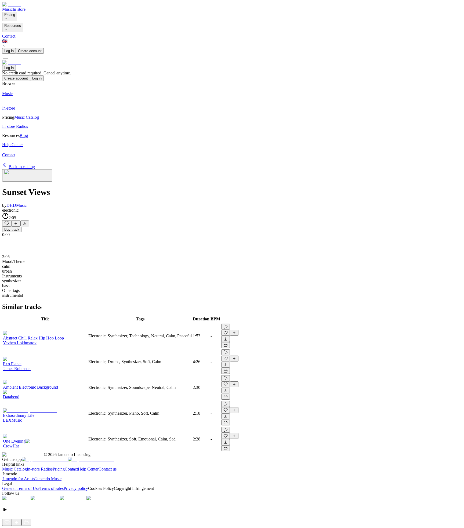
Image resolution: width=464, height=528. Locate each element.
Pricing (9, 15)
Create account (30, 51)
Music (7, 9)
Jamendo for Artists (18, 478)
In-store (19, 9)
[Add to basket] (225, 345)
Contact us (108, 469)
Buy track (11, 229)
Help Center (88, 469)
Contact (8, 36)
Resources (12, 26)
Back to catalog (22, 166)
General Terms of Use (20, 488)
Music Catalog (14, 469)
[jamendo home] (11, 4)
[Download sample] (24, 223)
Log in (9, 51)
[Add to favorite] (6, 223)
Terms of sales (51, 488)
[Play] (27, 175)
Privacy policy (76, 488)
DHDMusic (16, 205)
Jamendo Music (48, 478)
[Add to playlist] (15, 223)
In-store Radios (40, 469)
